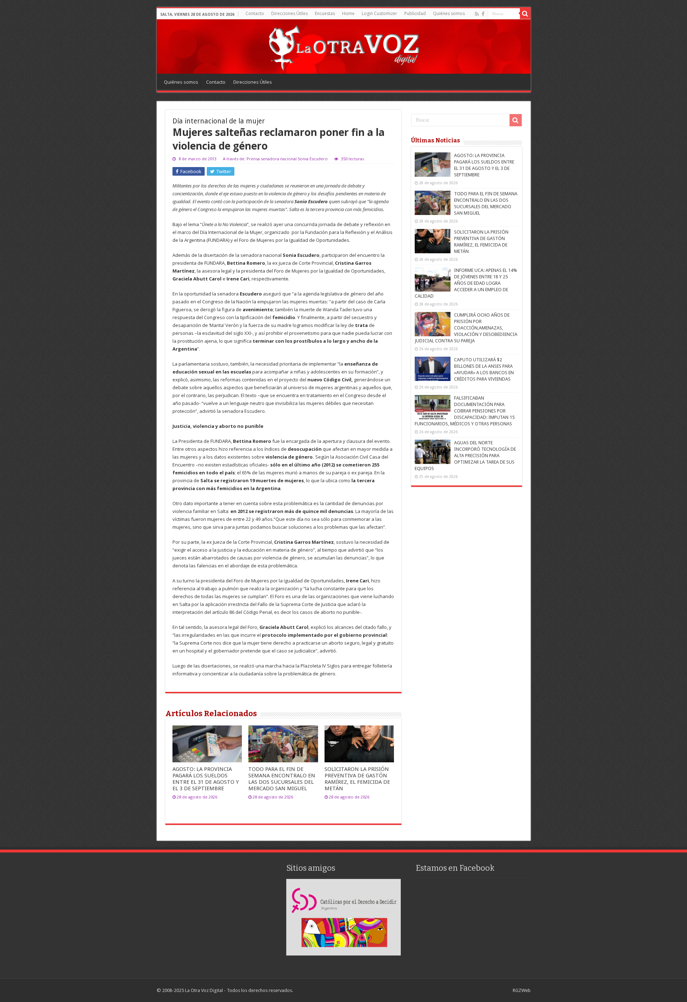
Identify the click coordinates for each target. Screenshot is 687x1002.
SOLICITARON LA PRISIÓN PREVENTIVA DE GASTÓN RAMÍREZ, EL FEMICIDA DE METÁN (357, 779)
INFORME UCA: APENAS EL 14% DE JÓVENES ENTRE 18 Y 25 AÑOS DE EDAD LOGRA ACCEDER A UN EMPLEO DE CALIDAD (466, 283)
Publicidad (415, 13)
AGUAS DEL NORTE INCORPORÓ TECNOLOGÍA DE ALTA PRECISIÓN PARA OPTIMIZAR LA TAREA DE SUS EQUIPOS (465, 455)
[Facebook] (483, 14)
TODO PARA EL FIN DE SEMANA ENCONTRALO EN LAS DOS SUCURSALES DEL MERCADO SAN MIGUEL (281, 779)
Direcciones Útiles (289, 13)
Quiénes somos (449, 13)
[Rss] (476, 14)
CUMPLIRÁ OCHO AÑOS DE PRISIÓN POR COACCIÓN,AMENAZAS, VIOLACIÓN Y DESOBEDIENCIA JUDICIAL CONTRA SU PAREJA (466, 327)
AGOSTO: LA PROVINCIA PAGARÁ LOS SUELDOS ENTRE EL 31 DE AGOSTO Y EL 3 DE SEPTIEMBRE (205, 779)
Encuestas (325, 13)
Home (348, 13)
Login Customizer (379, 13)
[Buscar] (525, 13)
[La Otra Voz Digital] (343, 46)
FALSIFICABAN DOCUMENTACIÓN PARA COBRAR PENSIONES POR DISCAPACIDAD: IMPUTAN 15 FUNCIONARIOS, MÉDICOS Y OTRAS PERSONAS (465, 410)
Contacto (254, 13)
